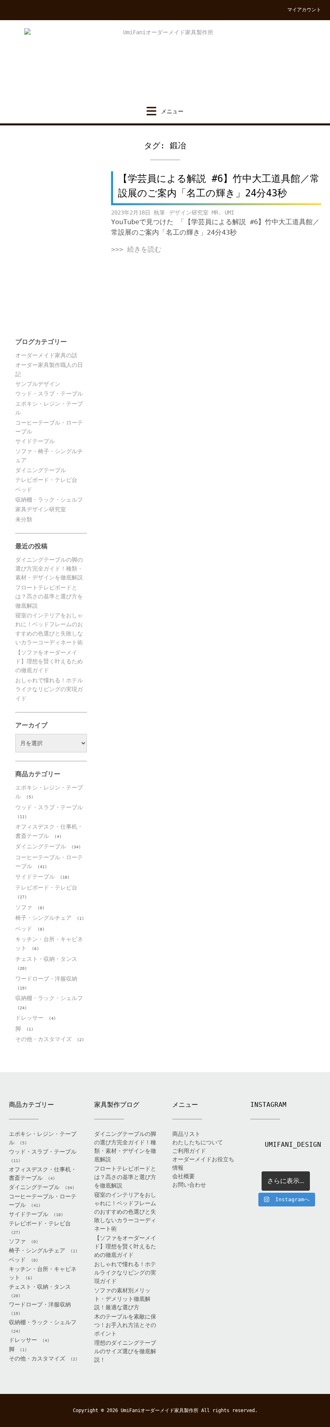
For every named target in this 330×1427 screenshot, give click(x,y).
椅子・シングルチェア (43, 918)
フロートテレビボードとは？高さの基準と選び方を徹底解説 (49, 596)
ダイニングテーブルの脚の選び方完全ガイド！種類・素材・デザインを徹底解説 (49, 568)
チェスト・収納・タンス (46, 959)
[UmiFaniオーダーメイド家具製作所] (165, 63)
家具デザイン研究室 (40, 509)
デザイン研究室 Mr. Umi (201, 212)
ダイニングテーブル (40, 470)
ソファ (23, 907)
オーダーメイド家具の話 (46, 355)
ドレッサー (29, 1018)
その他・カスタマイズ (43, 1039)
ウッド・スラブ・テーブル (49, 393)
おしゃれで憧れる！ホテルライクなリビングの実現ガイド (49, 689)
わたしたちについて (197, 1142)
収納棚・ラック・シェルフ (49, 499)
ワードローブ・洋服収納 (46, 978)
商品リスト (186, 1134)
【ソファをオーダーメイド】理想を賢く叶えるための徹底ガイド (49, 661)
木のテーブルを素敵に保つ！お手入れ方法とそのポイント (125, 1325)
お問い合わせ (189, 1184)
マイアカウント (304, 9)
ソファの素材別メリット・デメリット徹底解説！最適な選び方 (122, 1298)
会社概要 (183, 1176)
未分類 (23, 519)
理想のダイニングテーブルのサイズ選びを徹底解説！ (125, 1351)
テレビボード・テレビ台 (46, 480)
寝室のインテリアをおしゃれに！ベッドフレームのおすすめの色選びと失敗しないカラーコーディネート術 (125, 1212)
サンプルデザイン (37, 384)
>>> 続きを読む (136, 249)
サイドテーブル (35, 441)
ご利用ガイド (189, 1151)
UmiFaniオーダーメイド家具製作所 (159, 1410)
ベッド (23, 489)
